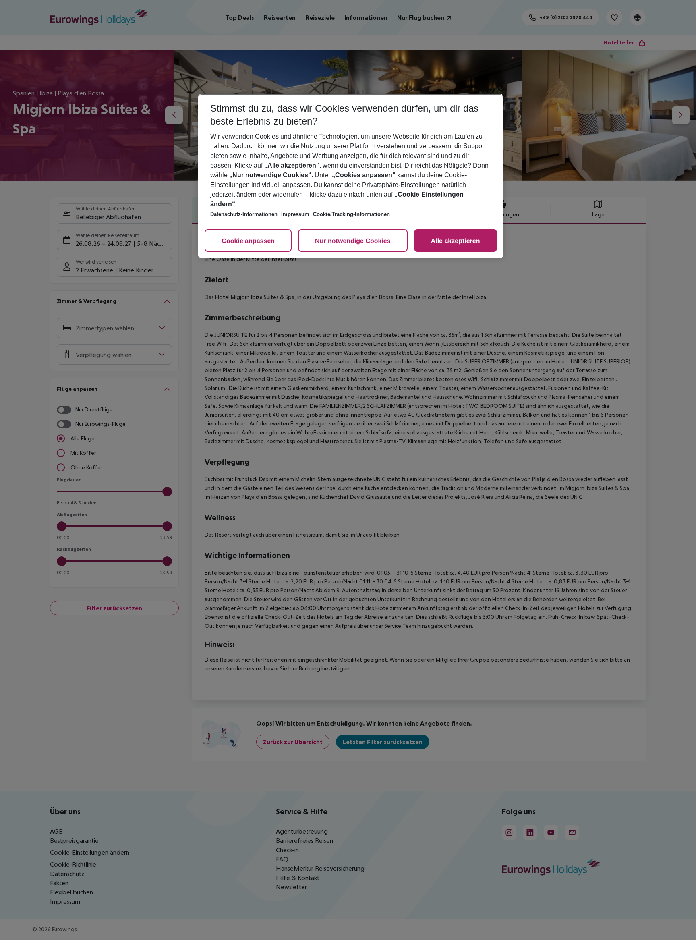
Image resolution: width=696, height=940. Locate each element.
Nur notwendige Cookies (353, 241)
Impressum (295, 214)
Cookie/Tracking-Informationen (351, 214)
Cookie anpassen (248, 241)
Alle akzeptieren (455, 241)
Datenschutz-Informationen (244, 214)
